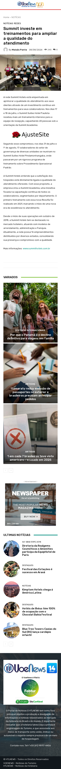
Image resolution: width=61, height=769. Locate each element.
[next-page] (11, 470)
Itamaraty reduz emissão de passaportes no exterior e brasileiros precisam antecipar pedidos (30, 394)
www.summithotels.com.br (36, 248)
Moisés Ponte (19, 50)
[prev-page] (5, 470)
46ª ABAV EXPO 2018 (31, 542)
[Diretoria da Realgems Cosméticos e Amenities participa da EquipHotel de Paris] (11, 548)
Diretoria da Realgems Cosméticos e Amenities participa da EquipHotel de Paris (38, 550)
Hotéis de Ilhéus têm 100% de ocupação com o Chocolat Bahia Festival (38, 611)
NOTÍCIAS (16, 17)
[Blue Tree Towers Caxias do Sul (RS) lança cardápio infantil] (11, 630)
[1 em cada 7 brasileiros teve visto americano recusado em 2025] (30, 434)
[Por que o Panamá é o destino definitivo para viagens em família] (30, 313)
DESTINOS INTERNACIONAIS (30, 330)
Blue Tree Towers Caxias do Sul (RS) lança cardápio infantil (39, 632)
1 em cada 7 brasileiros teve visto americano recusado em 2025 (30, 457)
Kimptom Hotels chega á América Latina (37, 591)
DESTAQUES (27, 565)
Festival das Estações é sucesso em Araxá (37, 571)
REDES (17, 23)
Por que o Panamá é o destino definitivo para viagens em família (30, 336)
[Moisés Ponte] (6, 49)
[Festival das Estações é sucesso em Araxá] (11, 569)
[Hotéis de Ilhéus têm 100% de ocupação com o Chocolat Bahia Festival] (11, 610)
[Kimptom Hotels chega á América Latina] (11, 589)
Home (6, 17)
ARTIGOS (30, 384)
